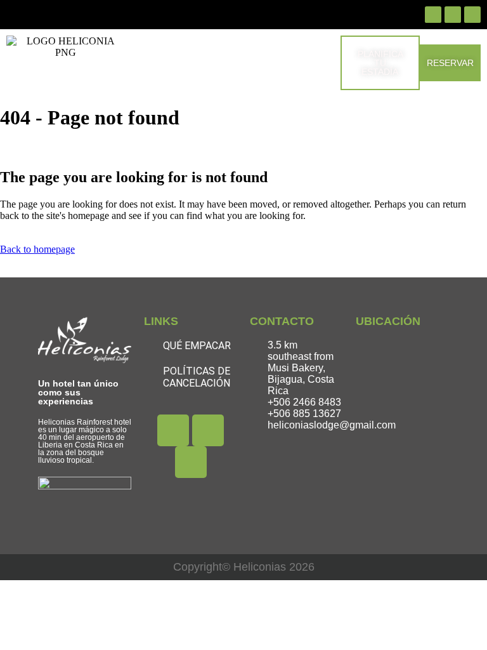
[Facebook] (433, 14)
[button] (224, 62)
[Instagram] (453, 14)
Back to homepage (37, 249)
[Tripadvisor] (472, 14)
